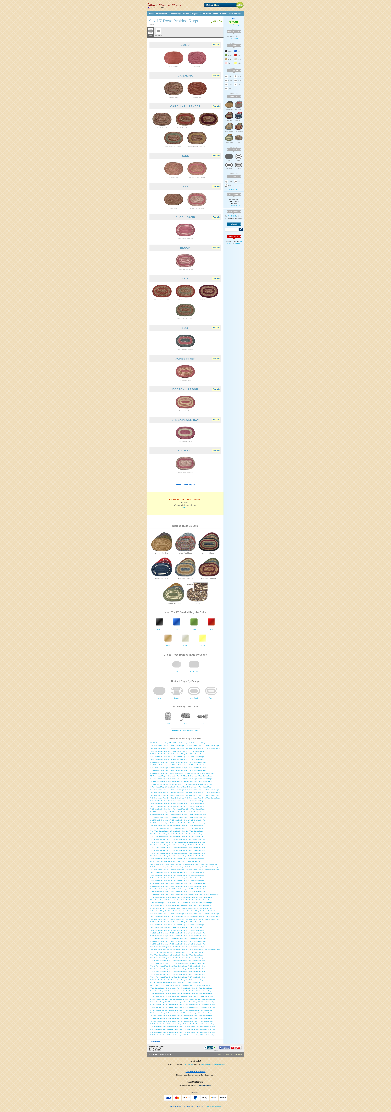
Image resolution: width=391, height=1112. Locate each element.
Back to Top (155, 1041)
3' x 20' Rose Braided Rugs (195, 858)
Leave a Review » (205, 1085)
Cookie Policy (200, 1106)
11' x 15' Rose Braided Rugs (197, 765)
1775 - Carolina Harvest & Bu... (208, 300)
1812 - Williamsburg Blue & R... (185, 349)
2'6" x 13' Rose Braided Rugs (159, 847)
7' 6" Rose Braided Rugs (157, 781)
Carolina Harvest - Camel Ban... (197, 147)
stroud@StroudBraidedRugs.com (213, 1064)
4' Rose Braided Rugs (173, 776)
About (215, 14)
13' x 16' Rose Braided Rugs (197, 770)
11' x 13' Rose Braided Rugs (178, 814)
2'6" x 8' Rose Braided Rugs (159, 834)
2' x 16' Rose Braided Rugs (196, 853)
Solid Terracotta (173, 66)
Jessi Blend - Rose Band (197, 208)
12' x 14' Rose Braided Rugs (178, 768)
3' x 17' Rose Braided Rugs (196, 856)
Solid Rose (197, 66)
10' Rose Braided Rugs (173, 784)
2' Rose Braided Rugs (176, 773)
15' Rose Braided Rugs (188, 787)
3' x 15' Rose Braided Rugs (178, 853)
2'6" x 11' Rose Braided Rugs (159, 842)
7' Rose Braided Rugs (205, 779)
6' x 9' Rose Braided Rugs (175, 748)
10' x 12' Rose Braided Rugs (195, 759)
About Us (220, 1054)
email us (237, 243)
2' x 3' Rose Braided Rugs (197, 743)
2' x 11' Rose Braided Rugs (196, 839)
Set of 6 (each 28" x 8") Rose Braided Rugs (186, 861)
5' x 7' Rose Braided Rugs (210, 745)
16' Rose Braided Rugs (204, 787)
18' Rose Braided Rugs (190, 1007)
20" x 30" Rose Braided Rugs (159, 743)
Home (151, 14)
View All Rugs (235, 14)
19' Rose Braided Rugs (157, 1010)
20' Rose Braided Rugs (190, 1010)
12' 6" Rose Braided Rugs (206, 999)
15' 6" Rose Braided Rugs (173, 1004)
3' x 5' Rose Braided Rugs (175, 745)
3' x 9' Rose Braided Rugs (176, 836)
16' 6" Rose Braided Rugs (206, 1004)
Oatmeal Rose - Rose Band (185, 472)
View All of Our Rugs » (185, 485)
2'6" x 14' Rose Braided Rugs (159, 850)
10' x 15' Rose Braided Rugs (197, 762)
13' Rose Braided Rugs (157, 787)
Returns (186, 14)
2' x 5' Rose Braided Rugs (193, 790)
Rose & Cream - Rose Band (185, 269)
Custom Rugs (175, 14)
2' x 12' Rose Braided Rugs (196, 842)
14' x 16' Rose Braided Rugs (159, 773)
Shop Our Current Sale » (234, 1054)
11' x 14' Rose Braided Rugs (178, 765)
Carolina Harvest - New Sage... (173, 147)
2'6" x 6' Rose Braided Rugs (159, 828)
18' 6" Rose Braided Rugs (206, 1007)
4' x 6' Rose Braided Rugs (193, 745)
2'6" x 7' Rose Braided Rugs (159, 831)
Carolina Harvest (173, 97)
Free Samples (161, 14)
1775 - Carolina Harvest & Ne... (185, 319)
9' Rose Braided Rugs (205, 781)
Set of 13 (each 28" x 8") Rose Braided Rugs (164, 864)
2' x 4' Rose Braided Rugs (158, 745)
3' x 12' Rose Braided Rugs (178, 845)
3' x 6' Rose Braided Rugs (176, 828)
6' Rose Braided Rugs (173, 779)
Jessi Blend (173, 208)
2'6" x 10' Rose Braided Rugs (159, 839)
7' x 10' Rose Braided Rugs (211, 748)
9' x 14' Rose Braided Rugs (195, 756)
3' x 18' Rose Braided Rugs (158, 858)
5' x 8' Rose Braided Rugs (158, 748)
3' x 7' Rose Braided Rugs (176, 831)
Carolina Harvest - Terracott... (185, 128)
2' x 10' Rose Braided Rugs (211, 792)
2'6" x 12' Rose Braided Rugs (159, 845)
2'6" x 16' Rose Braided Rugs (159, 856)
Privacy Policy (188, 1106)
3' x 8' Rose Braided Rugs (176, 834)
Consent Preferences (214, 1106)
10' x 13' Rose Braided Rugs (159, 762)
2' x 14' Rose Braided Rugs (196, 847)
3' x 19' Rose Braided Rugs (176, 858)
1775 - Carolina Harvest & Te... (162, 300)
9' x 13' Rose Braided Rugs (176, 756)
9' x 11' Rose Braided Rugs (195, 754)
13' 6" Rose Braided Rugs (173, 1002)
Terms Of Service (175, 1106)
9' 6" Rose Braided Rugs (157, 784)
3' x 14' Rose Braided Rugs (178, 850)
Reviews (223, 14)
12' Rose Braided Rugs (204, 784)
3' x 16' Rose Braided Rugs (178, 856)
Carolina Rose (197, 97)
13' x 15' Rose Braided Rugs (178, 770)
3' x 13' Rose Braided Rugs (178, 847)
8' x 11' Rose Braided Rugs (176, 751)
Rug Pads (195, 14)
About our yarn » (234, 189)
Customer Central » (234, 205)
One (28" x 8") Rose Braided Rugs (161, 861)
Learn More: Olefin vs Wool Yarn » (185, 731)
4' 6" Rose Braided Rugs (189, 776)
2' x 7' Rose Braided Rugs (158, 792)
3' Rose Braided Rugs (207, 773)
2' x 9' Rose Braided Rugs (193, 792)
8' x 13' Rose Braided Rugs (158, 754)
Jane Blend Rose (173, 177)
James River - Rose (185, 380)
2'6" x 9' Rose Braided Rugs (159, 836)
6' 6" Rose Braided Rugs (189, 779)
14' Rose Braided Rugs (172, 787)
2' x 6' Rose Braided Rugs (210, 790)
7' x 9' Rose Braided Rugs (193, 748)
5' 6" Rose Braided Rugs (157, 779)
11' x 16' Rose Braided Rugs (159, 768)
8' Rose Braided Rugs (173, 781)
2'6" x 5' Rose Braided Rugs (176, 825)
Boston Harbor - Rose (185, 411)
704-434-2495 (232, 216)
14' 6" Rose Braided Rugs (206, 1002)
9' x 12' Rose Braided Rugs (158, 756)
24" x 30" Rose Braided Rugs (178, 743)
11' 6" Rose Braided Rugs (173, 999)
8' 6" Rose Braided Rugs (189, 781)
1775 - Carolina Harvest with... (185, 300)
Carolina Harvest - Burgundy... (208, 128)
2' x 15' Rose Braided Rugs (196, 850)
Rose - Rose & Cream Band (185, 238)
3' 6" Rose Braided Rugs (157, 776)
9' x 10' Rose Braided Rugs (176, 754)
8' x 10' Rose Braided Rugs (158, 751)
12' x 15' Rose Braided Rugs (197, 768)
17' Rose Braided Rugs (157, 1007)
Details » (185, 508)
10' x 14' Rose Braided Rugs (178, 762)
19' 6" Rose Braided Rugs (173, 1010)
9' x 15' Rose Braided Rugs (158, 759)
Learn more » (234, 38)
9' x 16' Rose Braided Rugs (176, 759)
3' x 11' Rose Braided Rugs (178, 842)
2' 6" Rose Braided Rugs (191, 773)
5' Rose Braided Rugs (205, 776)
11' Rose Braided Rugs (189, 784)
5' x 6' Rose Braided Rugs (193, 795)
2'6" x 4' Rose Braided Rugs (197, 823)
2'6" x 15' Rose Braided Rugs (159, 853)
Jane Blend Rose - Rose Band (197, 177)
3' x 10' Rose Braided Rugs (178, 839)
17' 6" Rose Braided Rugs (173, 1007)
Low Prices (206, 14)
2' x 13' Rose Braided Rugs (196, 845)
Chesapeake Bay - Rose (185, 441)
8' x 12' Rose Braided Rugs (195, 751)
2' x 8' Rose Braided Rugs (175, 792)
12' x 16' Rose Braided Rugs (159, 770)
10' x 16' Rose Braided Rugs (159, 765)
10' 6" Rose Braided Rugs (205, 996)
